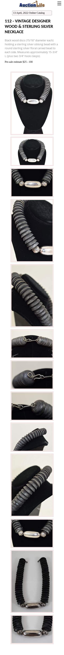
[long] (32, 134)
